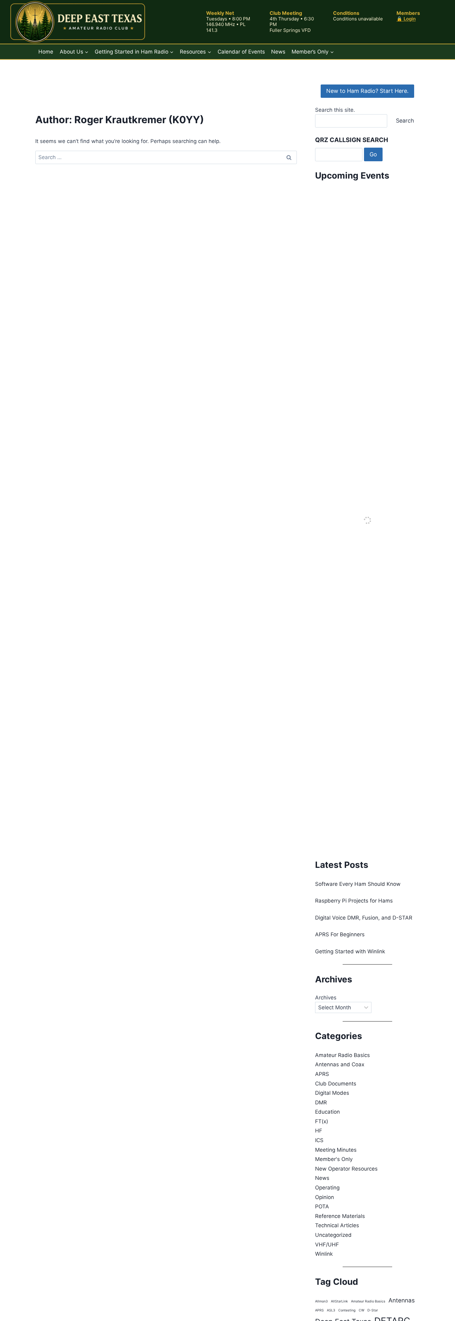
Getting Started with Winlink (350, 951)
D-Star (372, 1310)
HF (318, 1131)
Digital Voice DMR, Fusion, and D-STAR (363, 918)
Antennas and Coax (339, 1064)
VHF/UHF (327, 1244)
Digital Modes (332, 1093)
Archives (325, 997)
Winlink (324, 1254)
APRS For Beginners (340, 934)
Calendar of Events (241, 52)
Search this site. (335, 110)
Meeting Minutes (336, 1150)
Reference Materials (340, 1216)
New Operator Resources (346, 1169)
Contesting (347, 1310)
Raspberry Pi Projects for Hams (354, 901)
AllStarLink (339, 1301)
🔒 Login (406, 19)
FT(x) (321, 1121)
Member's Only (334, 1159)
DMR (321, 1102)
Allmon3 (321, 1301)
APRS (322, 1074)
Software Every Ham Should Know (358, 884)
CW (361, 1310)
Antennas (401, 1300)
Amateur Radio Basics (342, 1055)
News (278, 52)
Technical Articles (337, 1225)
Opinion (324, 1197)
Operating (327, 1188)
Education (327, 1112)
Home (45, 52)
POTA (322, 1206)
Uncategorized (333, 1235)
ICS (319, 1140)
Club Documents (335, 1084)
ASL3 (331, 1310)
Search (405, 120)
